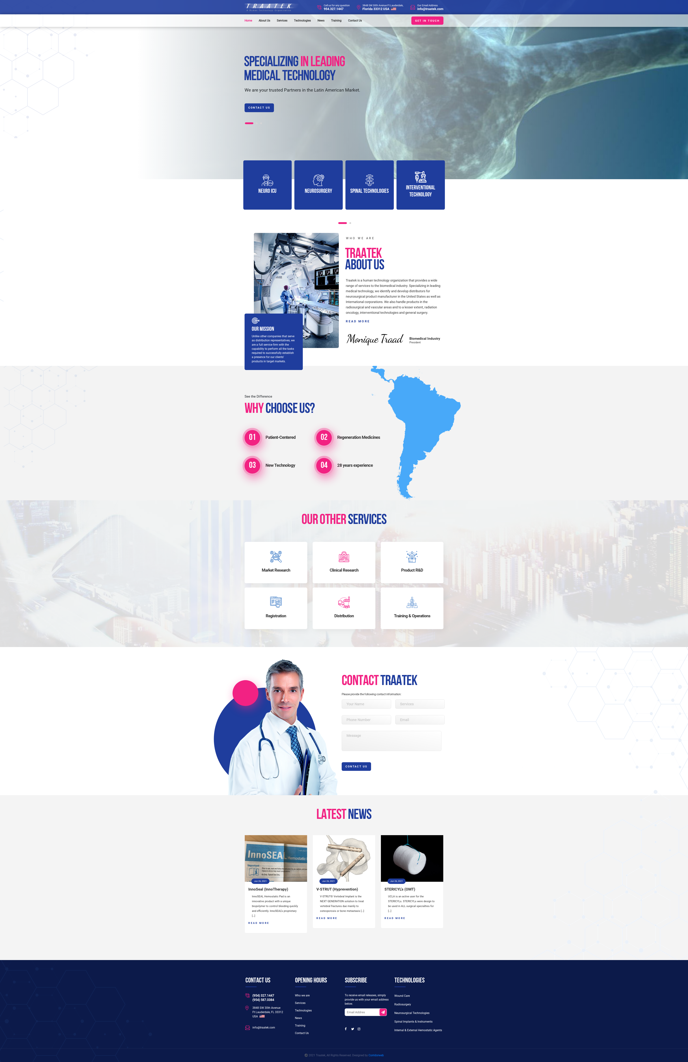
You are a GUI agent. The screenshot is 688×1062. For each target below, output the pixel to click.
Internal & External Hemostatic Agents (418, 1030)
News (320, 20)
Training (336, 20)
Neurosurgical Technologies (411, 1013)
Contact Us (355, 20)
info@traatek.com (430, 9)
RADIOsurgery (421, 191)
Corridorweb (376, 1055)
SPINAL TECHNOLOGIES (318, 191)
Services (282, 20)
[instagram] (359, 1029)
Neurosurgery (267, 191)
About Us (264, 20)
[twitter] (353, 1029)
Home (248, 20)
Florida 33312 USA (376, 9)
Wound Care (402, 995)
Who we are (302, 995)
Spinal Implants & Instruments (413, 1021)
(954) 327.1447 (263, 995)
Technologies (302, 20)
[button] (246, 123)
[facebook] (346, 1029)
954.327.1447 (333, 9)
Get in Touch (427, 20)
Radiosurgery (402, 1004)
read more (358, 321)
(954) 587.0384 (263, 1000)
